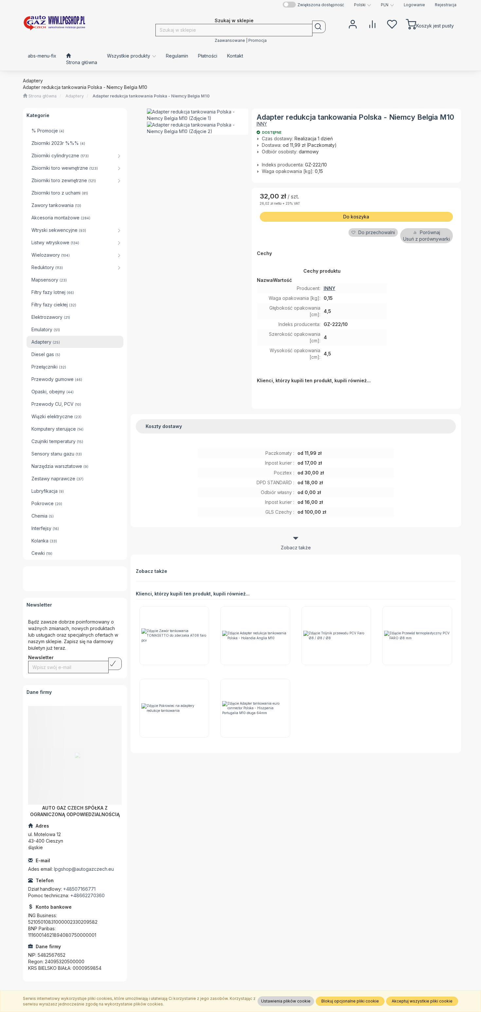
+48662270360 (87, 895)
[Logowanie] (352, 23)
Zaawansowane (230, 40)
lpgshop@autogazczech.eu (84, 869)
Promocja (257, 40)
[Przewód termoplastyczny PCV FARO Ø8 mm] (417, 635)
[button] (362, 5)
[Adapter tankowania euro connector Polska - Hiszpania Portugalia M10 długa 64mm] (255, 708)
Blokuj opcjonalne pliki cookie (350, 1001)
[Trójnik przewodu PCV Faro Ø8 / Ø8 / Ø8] (336, 635)
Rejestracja (445, 5)
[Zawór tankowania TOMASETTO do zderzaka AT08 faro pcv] (174, 635)
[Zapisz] (115, 664)
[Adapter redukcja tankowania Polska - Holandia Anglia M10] (255, 635)
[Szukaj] (319, 27)
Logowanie (414, 5)
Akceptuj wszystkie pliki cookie (422, 1001)
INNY (262, 124)
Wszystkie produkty (129, 56)
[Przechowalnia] (392, 23)
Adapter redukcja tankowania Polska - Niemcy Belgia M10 (151, 96)
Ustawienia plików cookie (286, 1001)
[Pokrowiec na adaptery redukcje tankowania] (174, 708)
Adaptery (74, 96)
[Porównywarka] (372, 23)
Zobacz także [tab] (296, 547)
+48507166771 (79, 889)
